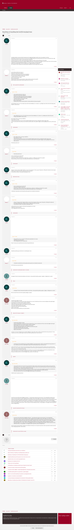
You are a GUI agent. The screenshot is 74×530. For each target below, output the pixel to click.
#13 (56, 273)
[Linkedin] (63, 518)
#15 (56, 297)
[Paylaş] (54, 38)
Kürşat (4, 33)
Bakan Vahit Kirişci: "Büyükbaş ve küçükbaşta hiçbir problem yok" (18, 452)
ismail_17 (6, 75)
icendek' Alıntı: (14, 288)
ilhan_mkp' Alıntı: (15, 320)
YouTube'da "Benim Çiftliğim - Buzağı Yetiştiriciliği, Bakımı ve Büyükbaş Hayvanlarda (21, 469)
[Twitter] (68, 518)
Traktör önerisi (63, 114)
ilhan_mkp (6, 303)
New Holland (63, 98)
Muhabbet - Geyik (64, 129)
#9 (56, 196)
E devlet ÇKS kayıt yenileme (65, 101)
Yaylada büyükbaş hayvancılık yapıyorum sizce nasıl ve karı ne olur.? (19, 456)
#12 (56, 257)
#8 (56, 180)
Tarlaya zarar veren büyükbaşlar (13, 463)
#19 (56, 378)
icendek (6, 279)
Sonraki (9, 35)
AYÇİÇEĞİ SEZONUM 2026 (65, 119)
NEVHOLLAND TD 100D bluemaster (64, 96)
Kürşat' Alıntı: (14, 113)
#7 (56, 167)
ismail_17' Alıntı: (14, 91)
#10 (56, 216)
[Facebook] (59, 518)
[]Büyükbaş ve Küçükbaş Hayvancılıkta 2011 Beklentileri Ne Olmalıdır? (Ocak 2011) (21, 480)
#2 (56, 69)
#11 (56, 248)
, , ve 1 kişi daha (21, 269)
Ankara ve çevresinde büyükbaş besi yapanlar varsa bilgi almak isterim (19, 473)
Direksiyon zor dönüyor (64, 78)
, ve (18, 84)
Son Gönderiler (61, 69)
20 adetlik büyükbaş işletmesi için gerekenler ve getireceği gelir (18, 471)
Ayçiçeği (62, 122)
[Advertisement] (37, 19)
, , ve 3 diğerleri (18, 313)
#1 (56, 38)
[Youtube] (59, 521)
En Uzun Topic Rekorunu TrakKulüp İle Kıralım (65, 126)
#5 (56, 131)
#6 (56, 148)
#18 (56, 360)
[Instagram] (61, 518)
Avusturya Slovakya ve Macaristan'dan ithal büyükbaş (17, 467)
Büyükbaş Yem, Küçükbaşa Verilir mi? (14, 461)
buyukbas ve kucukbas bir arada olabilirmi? (15, 475)
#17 (56, 338)
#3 (56, 88)
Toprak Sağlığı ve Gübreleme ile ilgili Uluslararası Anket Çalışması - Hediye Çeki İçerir (65, 107)
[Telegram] (66, 518)
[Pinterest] (65, 518)
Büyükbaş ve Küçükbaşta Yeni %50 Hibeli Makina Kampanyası (18, 454)
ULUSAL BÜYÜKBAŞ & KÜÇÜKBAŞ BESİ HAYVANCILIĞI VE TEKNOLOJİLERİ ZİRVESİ (20, 478)
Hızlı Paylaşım (63, 76)
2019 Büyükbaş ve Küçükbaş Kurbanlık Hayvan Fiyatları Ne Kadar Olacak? (20, 465)
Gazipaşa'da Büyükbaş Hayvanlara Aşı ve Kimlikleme (16, 450)
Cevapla (55, 66)
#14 (56, 284)
